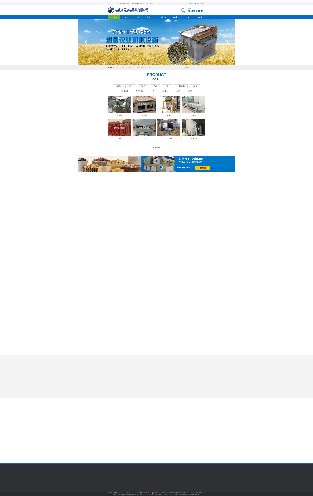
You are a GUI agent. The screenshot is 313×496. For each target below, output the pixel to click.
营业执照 (110, 491)
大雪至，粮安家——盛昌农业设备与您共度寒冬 (198, 453)
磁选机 (142, 67)
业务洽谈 (163, 17)
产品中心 (139, 17)
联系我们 (201, 17)
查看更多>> (156, 147)
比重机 (115, 67)
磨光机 (123, 67)
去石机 (119, 67)
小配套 (190, 91)
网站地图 (203, 3)
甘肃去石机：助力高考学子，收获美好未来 (198, 446)
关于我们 (126, 17)
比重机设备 (151, 17)
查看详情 (199, 358)
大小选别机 (137, 67)
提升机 (132, 67)
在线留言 (197, 3)
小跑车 (178, 91)
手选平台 (165, 91)
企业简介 (110, 486)
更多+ (160, 429)
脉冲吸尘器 (148, 67)
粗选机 (127, 67)
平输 (152, 91)
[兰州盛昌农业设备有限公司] (128, 10)
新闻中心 (176, 17)
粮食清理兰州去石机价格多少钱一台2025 (148, 449)
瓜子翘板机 (139, 91)
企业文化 (110, 489)
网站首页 (114, 17)
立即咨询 (186, 358)
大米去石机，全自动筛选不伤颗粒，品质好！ (198, 433)
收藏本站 (191, 3)
